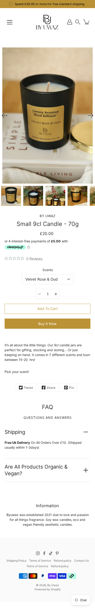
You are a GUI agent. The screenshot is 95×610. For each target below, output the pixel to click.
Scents (47, 270)
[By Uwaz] (47, 22)
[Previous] (4, 115)
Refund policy (62, 560)
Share (51, 387)
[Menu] (10, 22)
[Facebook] (44, 553)
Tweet (28, 387)
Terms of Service (40, 560)
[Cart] (86, 22)
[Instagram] (38, 553)
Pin (71, 387)
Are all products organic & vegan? (36, 470)
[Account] (69, 22)
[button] (77, 22)
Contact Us (81, 560)
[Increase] (55, 294)
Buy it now (47, 324)
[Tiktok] (51, 553)
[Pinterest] (57, 553)
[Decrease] (39, 294)
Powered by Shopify (48, 589)
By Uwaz (53, 585)
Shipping (15, 432)
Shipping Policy (16, 560)
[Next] (90, 115)
